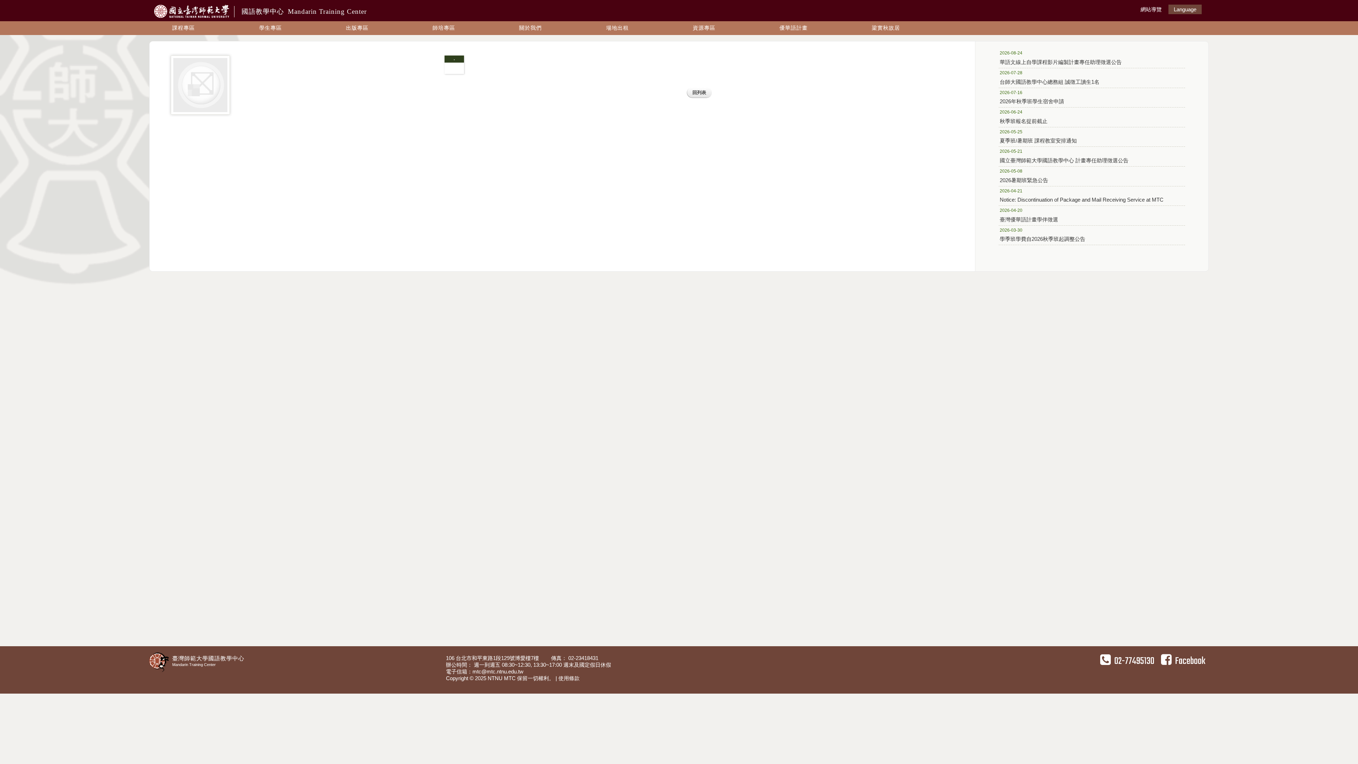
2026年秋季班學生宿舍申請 (1032, 97)
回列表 (699, 92)
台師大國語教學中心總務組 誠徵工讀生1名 (1049, 77)
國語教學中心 (304, 11)
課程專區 (183, 28)
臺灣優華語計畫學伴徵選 (1029, 215)
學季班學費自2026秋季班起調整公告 (1042, 235)
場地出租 (617, 28)
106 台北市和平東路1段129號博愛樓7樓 (493, 658)
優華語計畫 (793, 28)
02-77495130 (1134, 661)
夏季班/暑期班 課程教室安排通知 (1038, 136)
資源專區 (704, 28)
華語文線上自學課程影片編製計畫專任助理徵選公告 (1061, 58)
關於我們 (530, 28)
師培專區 (444, 28)
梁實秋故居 (886, 28)
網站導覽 (1151, 9)
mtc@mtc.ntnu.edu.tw (497, 671)
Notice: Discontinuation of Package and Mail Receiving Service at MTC (1081, 196)
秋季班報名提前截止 (1023, 117)
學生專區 (270, 28)
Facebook (1190, 661)
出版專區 (357, 28)
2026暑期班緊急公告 (1024, 176)
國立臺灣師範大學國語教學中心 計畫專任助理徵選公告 (1064, 156)
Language (1185, 9)
